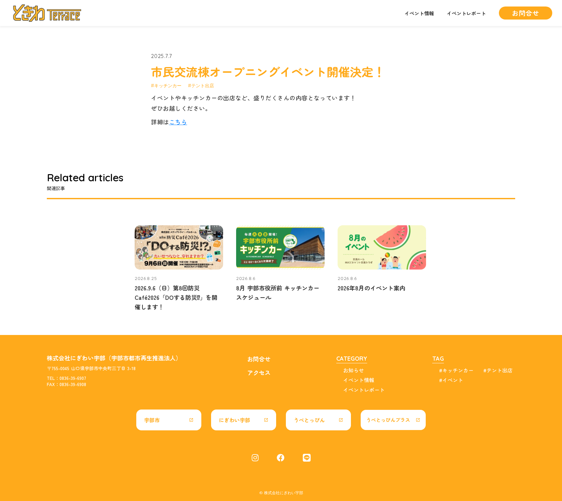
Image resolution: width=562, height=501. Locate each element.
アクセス (259, 372)
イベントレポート (466, 13)
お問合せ (259, 359)
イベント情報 (419, 13)
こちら (178, 122)
